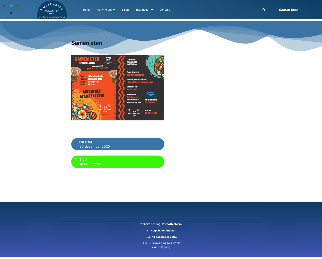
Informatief (142, 9)
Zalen (125, 9)
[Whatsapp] (11, 6)
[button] (263, 9)
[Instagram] (18, 6)
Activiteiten (104, 9)
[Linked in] (11, 13)
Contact (164, 9)
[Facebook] (3, 6)
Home (86, 9)
